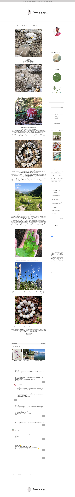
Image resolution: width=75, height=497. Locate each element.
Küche (57, 175)
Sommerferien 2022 (26, 360)
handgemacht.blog (54, 207)
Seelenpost (52, 181)
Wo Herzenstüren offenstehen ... (17, 360)
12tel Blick (52, 169)
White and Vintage (54, 215)
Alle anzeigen (61, 218)
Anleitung (52, 171)
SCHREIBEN (34, 1)
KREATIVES (29, 1)
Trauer (59, 181)
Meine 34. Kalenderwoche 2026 (55, 193)
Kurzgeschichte (53, 175)
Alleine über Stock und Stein (38, 360)
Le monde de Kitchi (54, 192)
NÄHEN (57, 117)
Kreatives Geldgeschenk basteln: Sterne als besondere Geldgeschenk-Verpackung (57, 203)
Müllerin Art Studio (54, 212)
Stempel (56, 181)
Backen (56, 171)
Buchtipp (56, 172)
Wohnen (57, 182)
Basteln (52, 172)
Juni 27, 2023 (18, 385)
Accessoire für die (54, 197)
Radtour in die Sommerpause (55, 213)
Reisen (61, 178)
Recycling (58, 178)
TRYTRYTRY (53, 201)
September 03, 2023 (17, 455)
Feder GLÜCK (39, 260)
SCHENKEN (43, 1)
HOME (24, 1)
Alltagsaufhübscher (54, 197)
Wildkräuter (53, 182)
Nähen (52, 178)
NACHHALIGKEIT (57, 123)
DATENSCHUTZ (49, 1)
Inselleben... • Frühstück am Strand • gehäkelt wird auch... (56, 211)
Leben (60, 175)
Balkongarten (60, 171)
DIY (58, 172)
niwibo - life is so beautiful (55, 199)
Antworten (15, 382)
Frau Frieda (53, 194)
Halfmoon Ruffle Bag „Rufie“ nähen (56, 205)
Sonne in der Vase (54, 200)
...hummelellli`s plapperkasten (56, 209)
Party (54, 178)
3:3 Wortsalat (57, 169)
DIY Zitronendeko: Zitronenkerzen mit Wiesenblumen (56, 216)
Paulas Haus (19, 384)
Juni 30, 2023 (17, 443)
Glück (61, 172)
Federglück (28, 23)
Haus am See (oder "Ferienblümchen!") (56, 195)
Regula (16, 419)
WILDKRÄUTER (56, 119)
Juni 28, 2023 (17, 430)
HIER (62, 260)
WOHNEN (38, 1)
